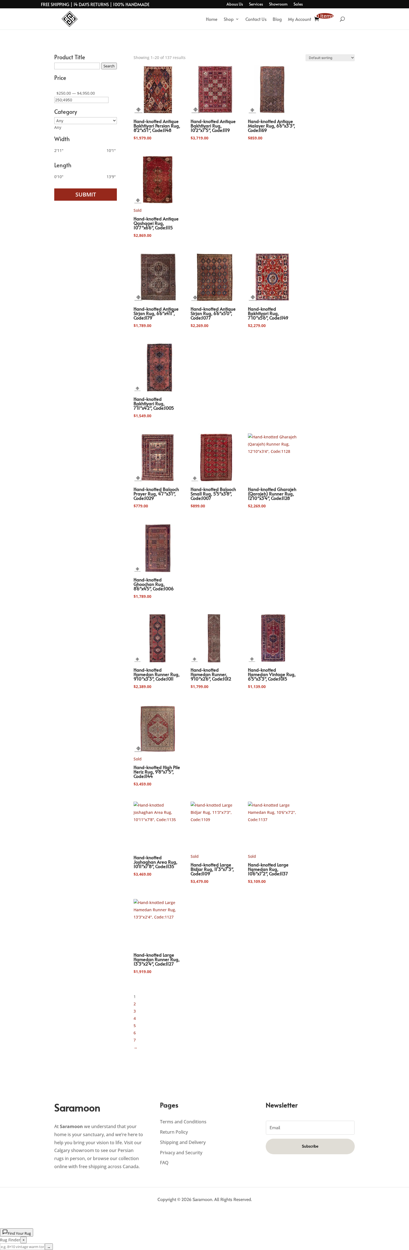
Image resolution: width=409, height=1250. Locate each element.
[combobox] (57, 127)
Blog (277, 19)
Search (109, 65)
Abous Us (234, 4)
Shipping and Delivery (183, 1142)
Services (256, 4)
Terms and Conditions (183, 1122)
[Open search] (342, 19)
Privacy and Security (181, 1153)
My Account (299, 19)
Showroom (278, 4)
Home (212, 19)
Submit (85, 194)
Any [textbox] (57, 127)
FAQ (164, 1163)
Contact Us (256, 19)
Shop (229, 19)
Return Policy (174, 1132)
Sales (298, 4)
